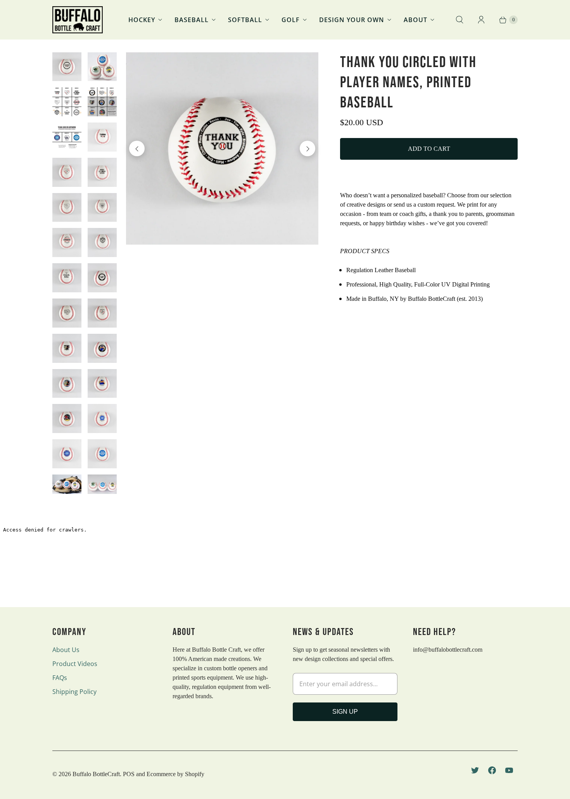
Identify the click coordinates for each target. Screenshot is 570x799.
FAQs (59, 677)
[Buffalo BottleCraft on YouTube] (509, 770)
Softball (245, 20)
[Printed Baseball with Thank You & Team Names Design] (222, 148)
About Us (65, 649)
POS (129, 774)
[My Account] (481, 19)
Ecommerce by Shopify (175, 774)
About (415, 20)
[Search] (459, 19)
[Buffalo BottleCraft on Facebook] (492, 770)
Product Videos (74, 663)
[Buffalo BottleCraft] (77, 19)
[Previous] (137, 148)
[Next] (307, 148)
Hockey (141, 20)
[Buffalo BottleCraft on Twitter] (475, 770)
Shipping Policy (74, 691)
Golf (291, 20)
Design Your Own (351, 20)
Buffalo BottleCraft (96, 774)
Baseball (191, 20)
